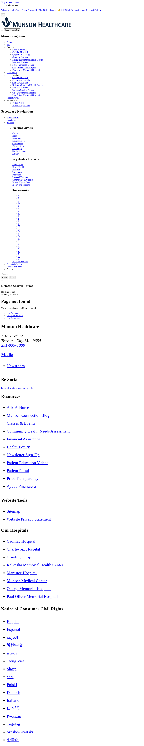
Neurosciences (18, 141)
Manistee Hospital (20, 62)
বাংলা (10, 676)
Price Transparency (23, 478)
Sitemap (13, 511)
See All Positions (19, 49)
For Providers (13, 313)
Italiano (13, 700)
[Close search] (2, 280)
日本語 (13, 708)
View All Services (20, 261)
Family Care (17, 164)
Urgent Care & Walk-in (22, 180)
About (9, 42)
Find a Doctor (13, 117)
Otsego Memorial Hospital (24, 67)
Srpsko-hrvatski (20, 732)
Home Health (18, 167)
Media (7, 354)
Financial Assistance (23, 439)
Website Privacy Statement (29, 519)
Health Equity (18, 447)
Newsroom (16, 365)
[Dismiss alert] (3, 15)
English (13, 621)
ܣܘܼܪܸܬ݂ (12, 653)
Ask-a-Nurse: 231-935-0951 (34, 10)
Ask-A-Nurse (18, 407)
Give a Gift (12, 72)
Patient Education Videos (27, 462)
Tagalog (13, 724)
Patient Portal (13, 98)
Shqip (11, 669)
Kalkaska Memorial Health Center (27, 60)
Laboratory (17, 172)
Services (10, 122)
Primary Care (18, 146)
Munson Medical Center (23, 65)
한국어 (13, 740)
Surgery (15, 153)
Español (13, 629)
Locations (11, 120)
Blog (9, 44)
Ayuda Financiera (21, 486)
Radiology (17, 148)
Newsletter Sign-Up (23, 455)
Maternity (16, 138)
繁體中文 (15, 645)
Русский (14, 716)
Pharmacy (16, 175)
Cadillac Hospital (20, 52)
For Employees (13, 318)
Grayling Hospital (20, 57)
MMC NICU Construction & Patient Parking (81, 10)
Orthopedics (17, 143)
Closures (52, 10)
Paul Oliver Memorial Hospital (26, 70)
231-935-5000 (13, 345)
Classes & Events (14, 266)
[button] (75, 58)
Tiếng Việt (15, 661)
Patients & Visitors (15, 264)
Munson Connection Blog (28, 415)
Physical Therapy (20, 177)
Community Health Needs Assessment (38, 431)
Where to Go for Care (11, 10)
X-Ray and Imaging (21, 185)
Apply (12, 277)
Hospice (16, 169)
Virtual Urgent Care (21, 105)
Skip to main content (10, 2)
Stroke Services (19, 151)
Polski (12, 684)
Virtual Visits (18, 103)
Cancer (15, 133)
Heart (14, 136)
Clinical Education (15, 315)
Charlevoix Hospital (21, 55)
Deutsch (13, 692)
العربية (12, 637)
